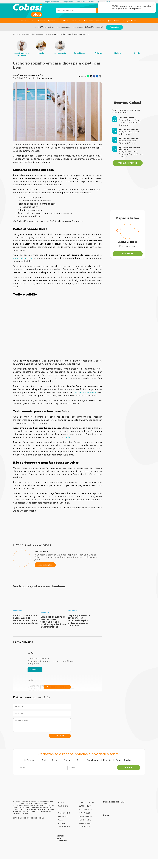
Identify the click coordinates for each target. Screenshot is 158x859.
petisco (68, 437)
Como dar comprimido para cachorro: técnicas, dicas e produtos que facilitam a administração (53, 622)
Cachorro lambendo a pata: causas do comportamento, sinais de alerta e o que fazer (26, 619)
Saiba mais (127, 253)
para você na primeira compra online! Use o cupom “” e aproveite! (69, 27)
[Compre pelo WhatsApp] (34, 838)
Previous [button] (117, 231)
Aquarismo (52, 21)
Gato (31, 21)
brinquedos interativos (84, 392)
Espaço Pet (81, 2)
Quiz (109, 21)
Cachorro (23, 21)
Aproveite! (114, 27)
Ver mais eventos (127, 163)
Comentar (60, 736)
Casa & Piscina (64, 21)
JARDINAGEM (64, 827)
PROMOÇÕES (84, 813)
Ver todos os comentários (57, 687)
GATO (60, 809)
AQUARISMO (63, 816)
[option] (21, 48)
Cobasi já (107, 2)
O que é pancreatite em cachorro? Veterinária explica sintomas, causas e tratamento (79, 620)
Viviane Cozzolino (127, 242)
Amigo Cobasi (68, 2)
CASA (60, 820)
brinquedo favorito (23, 258)
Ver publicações (45, 565)
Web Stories (88, 21)
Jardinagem (76, 21)
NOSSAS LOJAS (85, 809)
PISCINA (61, 823)
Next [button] (138, 231)
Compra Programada (51, 2)
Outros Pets (40, 21)
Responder (35, 670)
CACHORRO (63, 806)
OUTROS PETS (64, 813)
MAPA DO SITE (85, 827)
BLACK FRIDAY (85, 806)
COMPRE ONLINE (86, 802)
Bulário (116, 21)
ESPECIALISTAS (85, 816)
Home (61, 802)
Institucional (100, 21)
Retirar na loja (94, 2)
